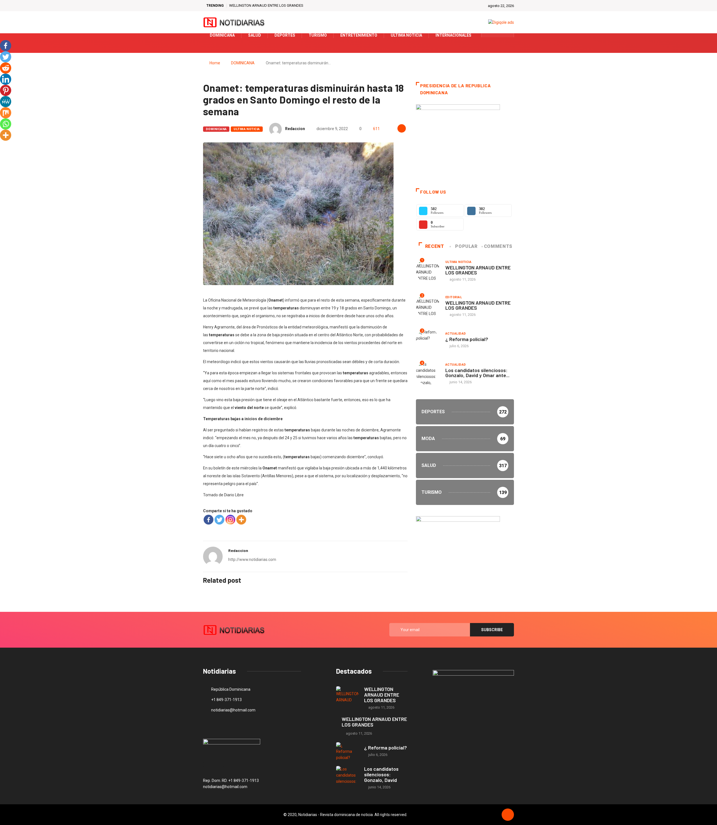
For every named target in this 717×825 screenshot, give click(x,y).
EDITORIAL (453, 297)
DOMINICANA (243, 63)
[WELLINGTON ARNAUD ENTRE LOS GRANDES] (347, 695)
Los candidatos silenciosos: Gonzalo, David (381, 774)
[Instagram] (230, 520)
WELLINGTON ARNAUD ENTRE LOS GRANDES (266, 5)
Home (214, 63)
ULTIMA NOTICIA (247, 129)
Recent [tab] (434, 246)
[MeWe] (5, 101)
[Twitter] (497, 35)
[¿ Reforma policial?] (347, 751)
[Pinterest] (5, 90)
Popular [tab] (466, 246)
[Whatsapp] (5, 124)
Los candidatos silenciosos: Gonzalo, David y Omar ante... (477, 372)
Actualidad (455, 333)
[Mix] (5, 112)
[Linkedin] (5, 79)
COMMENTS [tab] (498, 246)
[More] (241, 520)
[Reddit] (5, 68)
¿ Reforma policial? (466, 339)
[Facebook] (208, 520)
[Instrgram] (506, 35)
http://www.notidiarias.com (252, 559)
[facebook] (489, 35)
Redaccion (295, 128)
